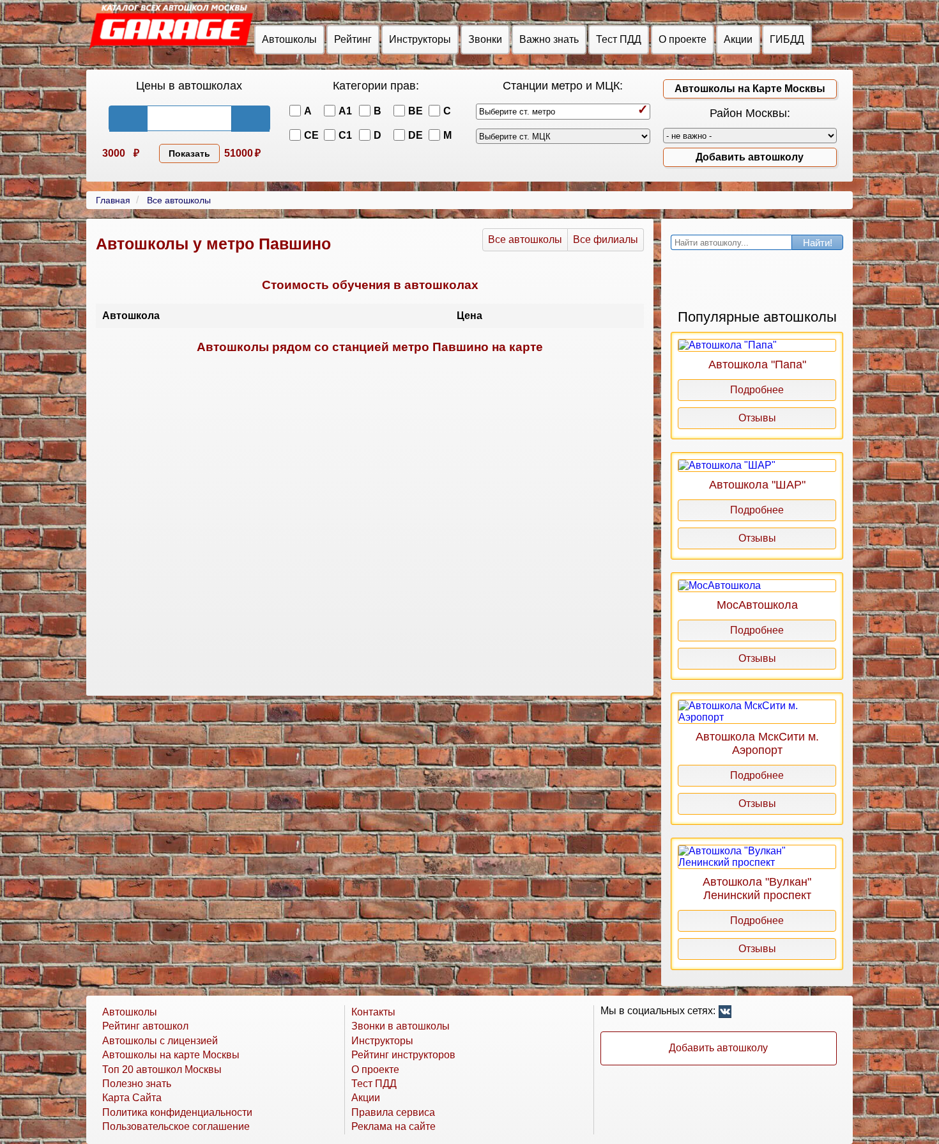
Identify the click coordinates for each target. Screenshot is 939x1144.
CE (311, 135)
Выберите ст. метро (517, 111)
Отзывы (757, 417)
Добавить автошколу (750, 157)
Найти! (817, 242)
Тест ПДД (618, 39)
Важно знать (549, 39)
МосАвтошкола (757, 605)
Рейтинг (353, 39)
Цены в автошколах (189, 85)
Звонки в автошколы (400, 1026)
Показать (189, 153)
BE (415, 111)
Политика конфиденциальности (177, 1112)
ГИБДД (787, 39)
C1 (345, 135)
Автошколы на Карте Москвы (750, 88)
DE (415, 135)
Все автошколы (525, 239)
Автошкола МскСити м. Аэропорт (757, 743)
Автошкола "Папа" (757, 364)
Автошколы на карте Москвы (171, 1054)
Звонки (485, 39)
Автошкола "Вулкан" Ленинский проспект (757, 888)
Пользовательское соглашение (176, 1126)
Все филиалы (605, 239)
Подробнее (757, 389)
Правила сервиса (393, 1112)
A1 (345, 111)
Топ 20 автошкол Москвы (162, 1069)
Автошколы (289, 39)
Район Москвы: (750, 113)
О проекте (682, 39)
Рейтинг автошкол (145, 1026)
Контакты (373, 1012)
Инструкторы (420, 39)
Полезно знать (136, 1083)
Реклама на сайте (393, 1126)
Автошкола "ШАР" (757, 484)
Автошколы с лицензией (160, 1040)
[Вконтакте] (725, 1013)
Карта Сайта (132, 1097)
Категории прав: (376, 85)
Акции (738, 39)
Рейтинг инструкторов (403, 1054)
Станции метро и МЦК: (563, 85)
